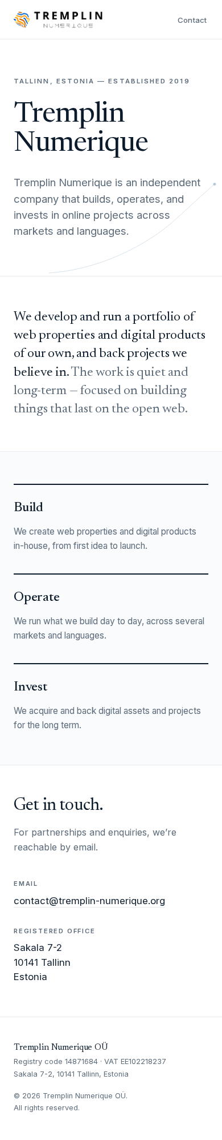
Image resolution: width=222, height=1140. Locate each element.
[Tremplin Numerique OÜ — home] (58, 19)
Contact (192, 20)
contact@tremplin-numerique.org (89, 900)
